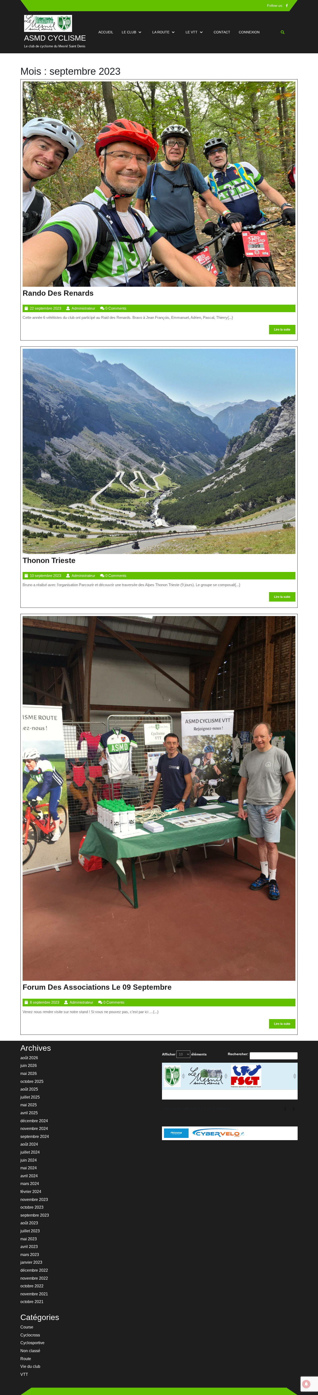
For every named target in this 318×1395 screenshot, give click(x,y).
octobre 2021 (31, 1302)
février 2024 (30, 1191)
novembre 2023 (34, 1199)
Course (26, 1327)
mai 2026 (28, 1073)
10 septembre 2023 (45, 575)
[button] (183, 1076)
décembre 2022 (34, 1270)
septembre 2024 (34, 1136)
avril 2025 (29, 1113)
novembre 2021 (34, 1294)
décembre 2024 (34, 1121)
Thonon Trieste (49, 560)
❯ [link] (293, 1109)
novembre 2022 (34, 1278)
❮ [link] (285, 1109)
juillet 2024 (30, 1152)
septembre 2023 (34, 1215)
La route (160, 32)
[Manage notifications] (306, 1384)
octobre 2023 (31, 1207)
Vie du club (30, 1366)
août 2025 (29, 1089)
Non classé (30, 1351)
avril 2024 (29, 1176)
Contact (222, 32)
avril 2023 (29, 1247)
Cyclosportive (32, 1343)
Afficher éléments (184, 1054)
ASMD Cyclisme (55, 38)
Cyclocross (30, 1335)
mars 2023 (29, 1255)
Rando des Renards (58, 293)
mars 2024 (29, 1184)
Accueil (105, 32)
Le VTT (192, 32)
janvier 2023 (31, 1262)
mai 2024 (28, 1168)
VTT (24, 1374)
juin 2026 (28, 1065)
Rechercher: (238, 1054)
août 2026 (29, 1058)
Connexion (249, 32)
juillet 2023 (30, 1231)
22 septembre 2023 (45, 308)
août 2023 (29, 1223)
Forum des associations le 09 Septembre (97, 987)
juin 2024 (28, 1160)
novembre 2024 (34, 1128)
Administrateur (83, 308)
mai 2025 (28, 1105)
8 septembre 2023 (44, 1002)
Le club (129, 32)
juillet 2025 (30, 1097)
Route (25, 1359)
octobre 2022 (31, 1286)
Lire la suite (284, 331)
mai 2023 (28, 1239)
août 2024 (29, 1144)
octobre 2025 (31, 1081)
